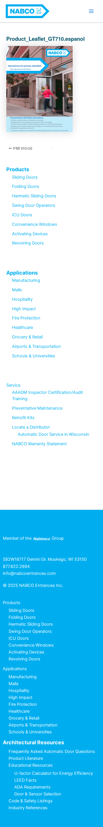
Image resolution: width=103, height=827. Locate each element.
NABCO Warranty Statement (39, 443)
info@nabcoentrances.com (29, 573)
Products (17, 169)
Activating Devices (30, 233)
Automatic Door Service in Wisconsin (53, 434)
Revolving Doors (28, 243)
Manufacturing (26, 280)
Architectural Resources (33, 742)
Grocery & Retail (27, 337)
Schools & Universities (33, 355)
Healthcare (22, 327)
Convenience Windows (34, 224)
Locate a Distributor (31, 427)
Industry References (28, 807)
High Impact (24, 308)
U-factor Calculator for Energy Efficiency (53, 773)
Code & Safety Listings (31, 800)
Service (13, 385)
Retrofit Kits (23, 417)
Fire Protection (26, 318)
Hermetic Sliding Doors (34, 195)
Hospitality (22, 299)
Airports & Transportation (36, 346)
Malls (17, 289)
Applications (22, 273)
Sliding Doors (25, 177)
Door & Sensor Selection (37, 794)
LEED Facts (25, 780)
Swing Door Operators (33, 205)
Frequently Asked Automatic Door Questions (52, 751)
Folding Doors (25, 186)
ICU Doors (22, 214)
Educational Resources (31, 765)
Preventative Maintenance (37, 408)
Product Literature (26, 758)
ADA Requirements (32, 787)
